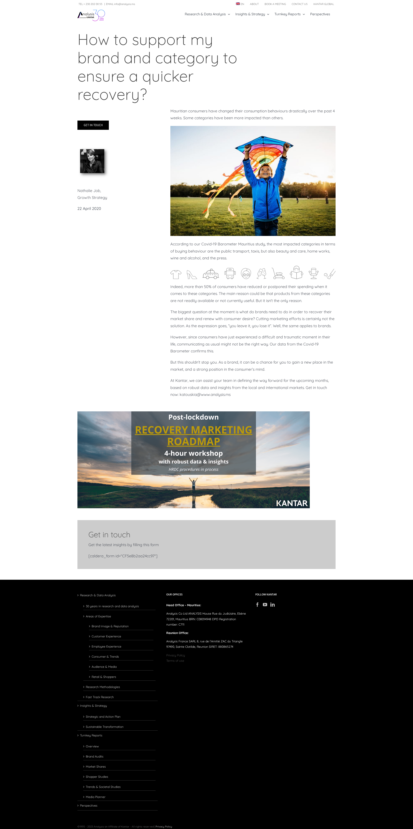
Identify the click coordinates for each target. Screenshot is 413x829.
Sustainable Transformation (104, 726)
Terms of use (175, 661)
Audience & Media (104, 666)
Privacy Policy (175, 655)
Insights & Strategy (93, 706)
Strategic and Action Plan (103, 716)
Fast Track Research (100, 697)
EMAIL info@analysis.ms (120, 4)
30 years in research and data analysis (112, 606)
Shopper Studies (97, 776)
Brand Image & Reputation (110, 626)
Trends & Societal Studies (103, 786)
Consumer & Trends (105, 656)
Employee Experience (106, 646)
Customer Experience (106, 636)
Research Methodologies (103, 686)
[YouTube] (265, 605)
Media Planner (95, 796)
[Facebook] (257, 605)
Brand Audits (94, 756)
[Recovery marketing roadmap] (193, 413)
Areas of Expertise (98, 616)
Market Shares (96, 766)
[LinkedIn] (272, 605)
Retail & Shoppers (104, 676)
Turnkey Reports (91, 735)
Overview (92, 746)
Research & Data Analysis (98, 595)
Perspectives (88, 805)
